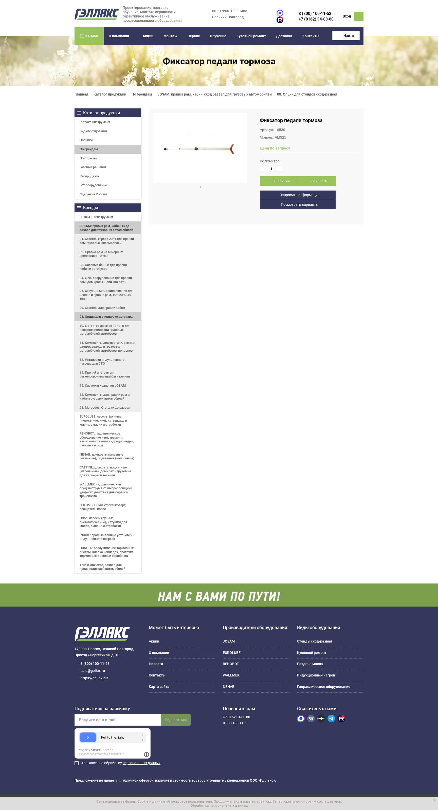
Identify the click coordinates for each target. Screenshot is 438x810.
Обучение (218, 36)
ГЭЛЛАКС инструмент (96, 217)
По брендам (89, 149)
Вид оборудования (93, 131)
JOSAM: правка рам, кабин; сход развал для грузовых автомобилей (106, 228)
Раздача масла (310, 664)
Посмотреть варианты (299, 204)
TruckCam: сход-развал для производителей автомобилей (102, 567)
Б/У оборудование (93, 185)
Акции (148, 36)
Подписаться (176, 720)
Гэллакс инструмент (95, 122)
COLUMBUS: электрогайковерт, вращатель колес (103, 507)
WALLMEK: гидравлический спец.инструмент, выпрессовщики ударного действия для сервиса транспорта (106, 490)
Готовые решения (93, 167)
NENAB (228, 687)
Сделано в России (93, 194)
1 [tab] (200, 187)
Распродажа (89, 176)
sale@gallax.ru (93, 671)
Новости (156, 664)
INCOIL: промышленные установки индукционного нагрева (106, 537)
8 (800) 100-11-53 (315, 13)
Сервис (194, 36)
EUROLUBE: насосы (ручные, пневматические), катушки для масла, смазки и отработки (103, 420)
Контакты (310, 36)
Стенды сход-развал (314, 641)
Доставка (284, 36)
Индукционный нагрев (316, 675)
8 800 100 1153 (235, 723)
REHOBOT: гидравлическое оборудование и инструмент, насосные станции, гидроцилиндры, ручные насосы (107, 439)
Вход (347, 16)
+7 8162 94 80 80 (236, 717)
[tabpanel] (200, 148)
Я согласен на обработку (120, 763)
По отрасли (88, 158)
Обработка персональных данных (219, 805)
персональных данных (141, 763)
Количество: (270, 161)
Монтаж (170, 36)
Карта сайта (159, 687)
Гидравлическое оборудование (323, 687)
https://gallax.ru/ (94, 678)
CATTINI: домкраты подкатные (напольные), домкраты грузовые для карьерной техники (105, 471)
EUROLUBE (232, 653)
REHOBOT (231, 664)
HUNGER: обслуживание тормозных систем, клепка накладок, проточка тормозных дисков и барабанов (107, 552)
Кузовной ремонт (251, 36)
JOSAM (229, 641)
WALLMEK (231, 675)
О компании (119, 36)
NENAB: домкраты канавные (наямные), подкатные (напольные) (107, 456)
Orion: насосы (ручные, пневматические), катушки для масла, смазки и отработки (103, 522)
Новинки (86, 140)
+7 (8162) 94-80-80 (316, 19)
